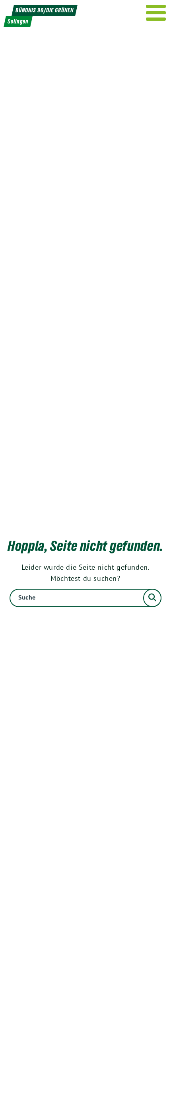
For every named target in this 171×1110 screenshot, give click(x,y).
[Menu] (156, 12)
